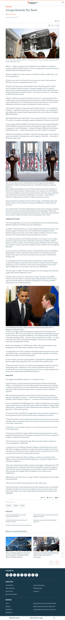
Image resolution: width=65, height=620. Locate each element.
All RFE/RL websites (14, 618)
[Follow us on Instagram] (14, 574)
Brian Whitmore (11, 14)
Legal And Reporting (38, 585)
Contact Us (36, 591)
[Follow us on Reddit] (10, 574)
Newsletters (9, 609)
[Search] (54, 618)
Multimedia (9, 612)
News (7, 603)
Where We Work (10, 588)
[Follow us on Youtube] (7, 574)
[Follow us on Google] (18, 574)
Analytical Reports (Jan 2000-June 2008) (44, 609)
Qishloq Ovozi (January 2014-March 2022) (44, 603)
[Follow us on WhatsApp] (32, 574)
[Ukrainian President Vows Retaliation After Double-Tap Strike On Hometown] (46, 544)
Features (9, 7)
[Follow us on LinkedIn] (29, 574)
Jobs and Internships (11, 594)
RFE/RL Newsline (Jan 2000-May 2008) (44, 606)
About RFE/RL (9, 585)
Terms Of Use (9, 591)
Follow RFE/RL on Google (36, 618)
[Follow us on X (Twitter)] (21, 574)
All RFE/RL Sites (37, 588)
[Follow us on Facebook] (25, 574)
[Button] (57, 21)
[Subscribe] (36, 574)
